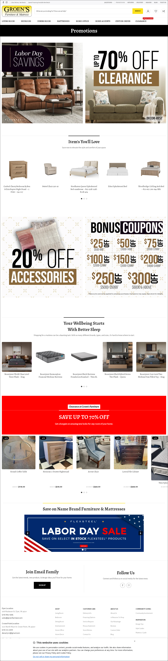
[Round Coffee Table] (18, 452)
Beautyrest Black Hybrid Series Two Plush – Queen (118, 375)
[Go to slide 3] (86, 198)
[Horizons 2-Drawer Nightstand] (56, 452)
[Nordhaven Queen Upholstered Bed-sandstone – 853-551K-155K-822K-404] (84, 169)
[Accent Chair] (93, 452)
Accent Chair (93, 471)
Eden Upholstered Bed (117, 186)
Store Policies (87, 630)
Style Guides (140, 628)
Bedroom (58, 617)
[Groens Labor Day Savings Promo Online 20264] (125, 83)
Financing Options (89, 617)
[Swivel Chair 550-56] (50, 169)
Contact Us (87, 634)
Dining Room (59, 622)
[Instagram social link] (6, 2)
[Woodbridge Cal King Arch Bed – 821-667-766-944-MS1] (151, 169)
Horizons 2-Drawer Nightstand (56, 471)
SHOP (57, 609)
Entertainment (60, 626)
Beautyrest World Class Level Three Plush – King (17, 375)
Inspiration (140, 620)
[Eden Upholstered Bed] (118, 169)
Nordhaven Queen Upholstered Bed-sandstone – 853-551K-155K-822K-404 (84, 189)
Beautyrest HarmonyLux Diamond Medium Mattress (50, 375)
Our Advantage (116, 622)
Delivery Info (87, 613)
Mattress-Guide (141, 633)
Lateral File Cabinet (130, 471)
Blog (112, 634)
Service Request (88, 622)
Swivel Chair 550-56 (50, 186)
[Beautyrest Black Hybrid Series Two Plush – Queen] (118, 357)
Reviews (113, 626)
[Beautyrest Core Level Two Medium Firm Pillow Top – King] (151, 357)
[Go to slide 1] (81, 198)
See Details (23, 2)
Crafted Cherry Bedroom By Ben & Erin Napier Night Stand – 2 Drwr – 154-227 (16, 189)
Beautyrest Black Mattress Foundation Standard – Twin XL (84, 375)
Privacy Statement (89, 626)
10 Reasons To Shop (117, 617)
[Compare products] (163, 11)
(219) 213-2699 (7, 630)
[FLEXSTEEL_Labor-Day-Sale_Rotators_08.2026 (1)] (84, 533)
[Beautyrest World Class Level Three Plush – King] (17, 357)
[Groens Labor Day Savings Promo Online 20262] (125, 257)
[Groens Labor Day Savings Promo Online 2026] (42, 83)
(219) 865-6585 (7, 615)
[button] (28, 533)
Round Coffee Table (18, 471)
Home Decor (59, 634)
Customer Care (89, 609)
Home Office (59, 630)
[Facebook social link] (3, 2)
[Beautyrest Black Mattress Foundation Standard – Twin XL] (84, 357)
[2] (85, 550)
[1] (83, 550)
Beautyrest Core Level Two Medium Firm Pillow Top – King (151, 375)
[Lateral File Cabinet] (130, 452)
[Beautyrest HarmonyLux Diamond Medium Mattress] (50, 357)
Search (138, 11)
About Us (114, 609)
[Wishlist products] (156, 11)
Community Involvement (144, 613)
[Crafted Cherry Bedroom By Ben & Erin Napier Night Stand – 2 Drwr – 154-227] (17, 169)
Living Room (59, 613)
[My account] (148, 11)
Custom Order (115, 630)
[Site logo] (17, 11)
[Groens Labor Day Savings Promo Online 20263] (42, 257)
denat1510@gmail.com (11, 633)
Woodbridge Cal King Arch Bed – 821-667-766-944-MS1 (151, 188)
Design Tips (140, 624)
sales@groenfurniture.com (12, 618)
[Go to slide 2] (84, 198)
